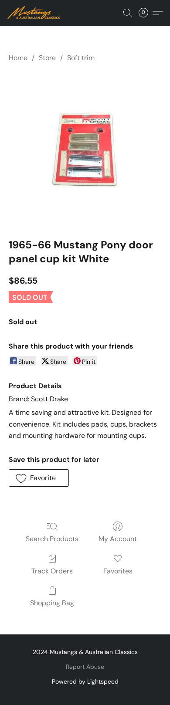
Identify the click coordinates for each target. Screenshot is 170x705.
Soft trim (81, 57)
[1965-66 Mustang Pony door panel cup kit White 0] (85, 149)
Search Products (52, 538)
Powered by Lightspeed (85, 681)
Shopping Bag (52, 602)
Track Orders (52, 571)
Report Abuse (85, 667)
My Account (118, 538)
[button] (35, 13)
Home (18, 57)
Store (47, 57)
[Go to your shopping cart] (146, 13)
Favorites (118, 571)
